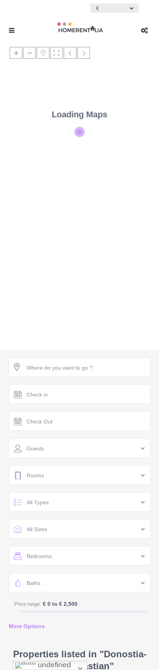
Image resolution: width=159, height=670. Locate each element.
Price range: (27, 604)
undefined (53, 665)
